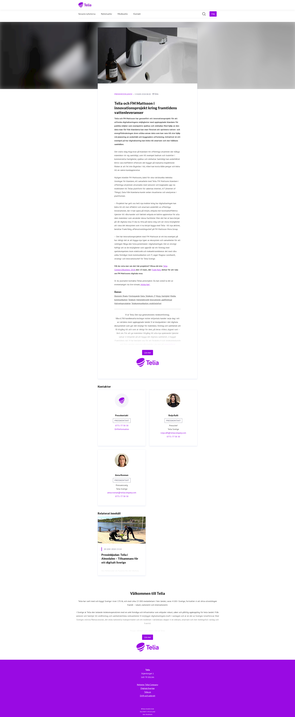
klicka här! (145, 284)
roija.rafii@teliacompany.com (173, 433)
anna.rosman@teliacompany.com (121, 492)
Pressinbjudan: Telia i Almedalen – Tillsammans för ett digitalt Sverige (119, 558)
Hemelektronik (142, 299)
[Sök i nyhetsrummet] (204, 14)
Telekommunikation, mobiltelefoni (146, 303)
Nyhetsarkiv (106, 14)
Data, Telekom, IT (148, 296)
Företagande (134, 296)
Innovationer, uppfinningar (161, 299)
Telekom (132, 299)
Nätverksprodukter (122, 303)
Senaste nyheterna (86, 14)
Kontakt (137, 14)
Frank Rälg (156, 269)
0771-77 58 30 (121, 425)
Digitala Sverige (147, 688)
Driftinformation (122, 429)
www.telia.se (169, 344)
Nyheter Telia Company (147, 684)
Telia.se (147, 692)
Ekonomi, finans (121, 296)
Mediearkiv (123, 14)
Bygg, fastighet (163, 296)
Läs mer (147, 352)
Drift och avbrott (147, 695)
